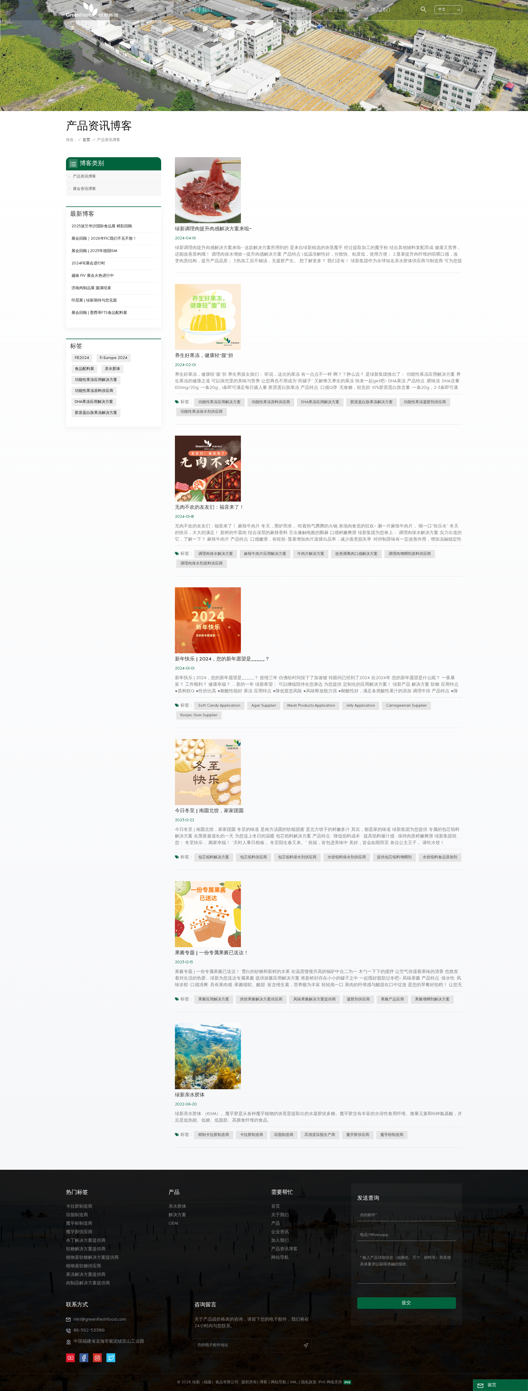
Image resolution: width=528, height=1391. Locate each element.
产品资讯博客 (84, 176)
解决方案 (177, 1215)
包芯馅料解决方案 (213, 857)
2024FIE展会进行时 (88, 263)
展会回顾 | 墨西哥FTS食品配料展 (99, 313)
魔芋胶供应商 (357, 1135)
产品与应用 (246, 10)
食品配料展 (84, 369)
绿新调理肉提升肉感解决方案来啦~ (213, 229)
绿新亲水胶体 (190, 1095)
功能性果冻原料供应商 (271, 402)
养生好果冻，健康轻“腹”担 (204, 355)
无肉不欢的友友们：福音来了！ (209, 507)
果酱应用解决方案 (213, 999)
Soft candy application (219, 705)
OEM (173, 1223)
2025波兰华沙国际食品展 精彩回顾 (102, 226)
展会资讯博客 (84, 189)
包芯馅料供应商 (253, 857)
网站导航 (280, 1258)
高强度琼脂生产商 (319, 1135)
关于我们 (202, 10)
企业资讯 (338, 10)
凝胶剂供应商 (358, 999)
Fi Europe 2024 (113, 358)
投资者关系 (293, 10)
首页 (86, 140)
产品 (275, 1223)
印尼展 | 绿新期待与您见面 (94, 300)
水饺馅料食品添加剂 (440, 857)
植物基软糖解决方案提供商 (92, 1258)
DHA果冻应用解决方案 (320, 402)
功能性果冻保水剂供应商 (201, 412)
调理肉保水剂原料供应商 (201, 563)
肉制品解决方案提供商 (88, 1283)
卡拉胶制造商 (251, 1135)
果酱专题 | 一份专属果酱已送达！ (212, 953)
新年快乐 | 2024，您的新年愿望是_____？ (222, 659)
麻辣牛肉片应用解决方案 (265, 554)
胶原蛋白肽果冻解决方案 (371, 402)
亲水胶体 (112, 369)
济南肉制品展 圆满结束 (91, 288)
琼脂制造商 (283, 1135)
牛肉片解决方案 (310, 554)
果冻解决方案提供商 (86, 1275)
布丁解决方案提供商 (86, 1240)
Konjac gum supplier (199, 715)
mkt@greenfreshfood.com (100, 1319)
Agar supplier (263, 705)
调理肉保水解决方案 (215, 554)
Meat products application (311, 705)
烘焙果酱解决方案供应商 (261, 999)
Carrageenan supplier (406, 705)
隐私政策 (309, 1382)
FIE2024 (82, 358)
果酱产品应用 (392, 999)
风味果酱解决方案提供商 (314, 999)
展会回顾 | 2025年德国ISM (94, 251)
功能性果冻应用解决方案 (219, 402)
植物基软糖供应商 (83, 1266)
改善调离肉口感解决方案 (356, 554)
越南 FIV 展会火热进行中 (93, 276)
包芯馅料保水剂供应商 (297, 857)
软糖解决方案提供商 (86, 1249)
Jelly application (360, 705)
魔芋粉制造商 (391, 1135)
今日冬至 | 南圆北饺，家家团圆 (209, 811)
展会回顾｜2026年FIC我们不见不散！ (104, 238)
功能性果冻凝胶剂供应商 (425, 402)
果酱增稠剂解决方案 (432, 999)
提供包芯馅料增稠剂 (394, 857)
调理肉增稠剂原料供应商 (410, 554)
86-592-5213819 (89, 1330)
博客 (263, 1382)
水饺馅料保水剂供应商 (347, 857)
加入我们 (380, 10)
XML (294, 1382)
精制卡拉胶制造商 (213, 1135)
